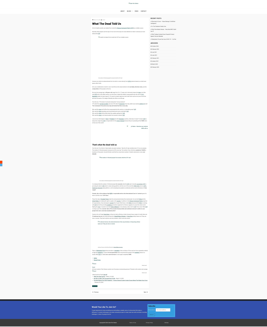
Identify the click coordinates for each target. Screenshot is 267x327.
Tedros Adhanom (115, 207)
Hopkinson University (97, 188)
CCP (99, 33)
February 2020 (155, 67)
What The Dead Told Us (99, 276)
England (112, 119)
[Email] (1, 165)
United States (95, 201)
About (123, 11)
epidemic (109, 205)
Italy (107, 119)
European (121, 119)
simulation (116, 250)
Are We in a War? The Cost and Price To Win (104, 278)
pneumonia (122, 104)
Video (136, 11)
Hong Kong (106, 214)
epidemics (100, 252)
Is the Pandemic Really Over (159, 26)
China (140, 199)
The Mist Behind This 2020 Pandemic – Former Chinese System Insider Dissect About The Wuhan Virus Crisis (120, 280)
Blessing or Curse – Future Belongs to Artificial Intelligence (163, 22)
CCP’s (129, 81)
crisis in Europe (120, 120)
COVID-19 (141, 104)
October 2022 (155, 46)
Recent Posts (97, 260)
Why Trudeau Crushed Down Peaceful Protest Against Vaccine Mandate (162, 35)
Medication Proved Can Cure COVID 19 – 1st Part (164, 39)
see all (105, 274)
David (104, 19)
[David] (101, 263)
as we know (140, 184)
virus (139, 92)
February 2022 (155, 49)
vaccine (119, 201)
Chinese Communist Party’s (136, 201)
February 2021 (155, 58)
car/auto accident (104, 104)
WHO (135, 186)
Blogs (129, 11)
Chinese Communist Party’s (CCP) (125, 28)
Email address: (152, 310)
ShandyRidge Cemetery (120, 216)
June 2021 (154, 55)
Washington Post (100, 250)
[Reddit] (1, 162)
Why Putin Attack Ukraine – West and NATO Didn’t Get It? (163, 30)
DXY (103, 186)
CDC (138, 186)
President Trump (105, 199)
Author (95, 258)
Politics (95, 286)
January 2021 (155, 61)
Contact (144, 11)
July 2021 (154, 52)
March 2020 (155, 64)
